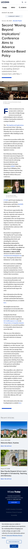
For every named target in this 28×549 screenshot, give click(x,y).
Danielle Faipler (17, 21)
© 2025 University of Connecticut (14, 509)
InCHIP (20, 204)
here (5, 302)
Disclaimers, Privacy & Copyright (14, 512)
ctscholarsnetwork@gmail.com (12, 255)
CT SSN (6, 200)
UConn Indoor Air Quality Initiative (14, 323)
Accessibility (14, 515)
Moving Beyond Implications (15, 125)
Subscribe (14, 502)
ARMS (13, 166)
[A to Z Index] (25, 2)
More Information (14, 541)
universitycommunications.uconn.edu (14, 497)
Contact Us (9, 499)
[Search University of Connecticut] (22, 2)
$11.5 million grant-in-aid (11, 321)
